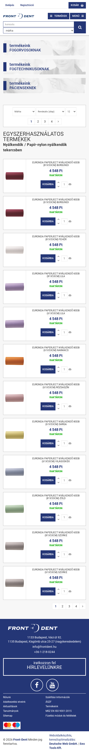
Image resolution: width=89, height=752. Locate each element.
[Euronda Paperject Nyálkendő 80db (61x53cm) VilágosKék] (14, 472)
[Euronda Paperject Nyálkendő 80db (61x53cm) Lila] (14, 324)
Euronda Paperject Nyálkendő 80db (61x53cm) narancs (55, 349)
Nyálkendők (13, 144)
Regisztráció (27, 5)
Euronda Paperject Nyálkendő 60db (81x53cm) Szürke (55, 534)
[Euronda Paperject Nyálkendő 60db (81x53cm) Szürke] (14, 546)
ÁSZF (49, 701)
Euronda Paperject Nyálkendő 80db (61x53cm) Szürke (55, 571)
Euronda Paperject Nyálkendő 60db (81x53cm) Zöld (55, 497)
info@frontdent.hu (44, 646)
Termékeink (52, 706)
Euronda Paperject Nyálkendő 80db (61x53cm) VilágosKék (55, 460)
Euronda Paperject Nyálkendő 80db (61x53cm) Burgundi (55, 201)
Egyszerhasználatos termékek (33, 136)
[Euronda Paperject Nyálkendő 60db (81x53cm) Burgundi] (14, 176)
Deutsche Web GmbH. (63, 743)
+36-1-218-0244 (44, 652)
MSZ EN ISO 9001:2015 (59, 711)
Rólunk (7, 697)
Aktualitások (10, 706)
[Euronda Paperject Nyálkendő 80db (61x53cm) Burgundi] (14, 213)
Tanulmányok (10, 711)
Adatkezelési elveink (14, 701)
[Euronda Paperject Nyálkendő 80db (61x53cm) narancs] (14, 361)
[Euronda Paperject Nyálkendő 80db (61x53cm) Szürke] (14, 583)
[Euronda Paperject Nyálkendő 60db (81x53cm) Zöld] (14, 509)
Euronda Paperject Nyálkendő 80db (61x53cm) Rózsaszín (55, 386)
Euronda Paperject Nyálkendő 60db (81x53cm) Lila (55, 275)
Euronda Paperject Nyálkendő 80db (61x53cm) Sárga (55, 423)
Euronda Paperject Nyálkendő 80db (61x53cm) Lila (55, 312)
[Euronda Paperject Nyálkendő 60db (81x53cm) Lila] (14, 287)
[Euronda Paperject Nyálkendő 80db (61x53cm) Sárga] (14, 435)
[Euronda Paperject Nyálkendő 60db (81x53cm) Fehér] (14, 250)
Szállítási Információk (58, 697)
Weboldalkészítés (60, 735)
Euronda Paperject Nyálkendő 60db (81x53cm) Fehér (55, 238)
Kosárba (48, 184)
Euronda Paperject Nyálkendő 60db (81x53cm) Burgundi (55, 164)
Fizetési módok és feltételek (61, 715)
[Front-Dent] (18, 16)
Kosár (75, 5)
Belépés (9, 5)
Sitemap (7, 715)
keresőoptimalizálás (62, 739)
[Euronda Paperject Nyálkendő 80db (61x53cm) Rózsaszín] (14, 398)
